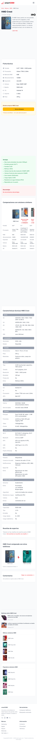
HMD (11, 8)
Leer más (15, 30)
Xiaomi (3, 728)
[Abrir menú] (33, 3)
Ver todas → (4, 733)
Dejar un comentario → (27, 575)
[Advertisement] (18, 135)
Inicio (2, 8)
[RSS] (10, 718)
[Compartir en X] (7, 14)
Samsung (4, 724)
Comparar (25, 222)
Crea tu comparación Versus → (10, 566)
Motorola (3, 731)
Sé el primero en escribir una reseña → (17, 534)
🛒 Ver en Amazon (18, 109)
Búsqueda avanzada (25, 712)
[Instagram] (5, 718)
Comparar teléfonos (25, 710)
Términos (22, 728)
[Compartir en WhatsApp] (9, 14)
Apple (3, 726)
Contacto (22, 724)
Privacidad (23, 726)
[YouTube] (7, 718)
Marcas (7, 8)
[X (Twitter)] (2, 718)
